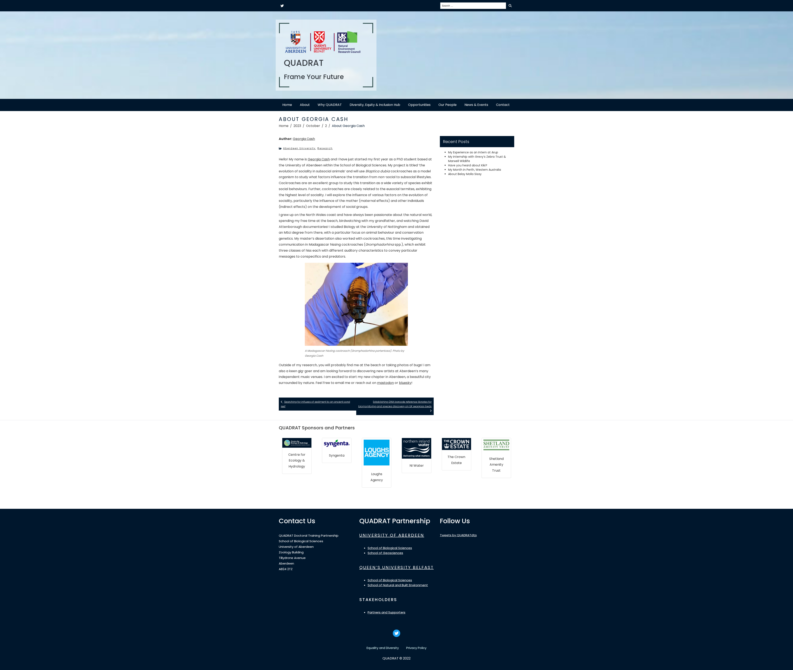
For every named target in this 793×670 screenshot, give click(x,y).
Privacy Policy (416, 648)
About (305, 104)
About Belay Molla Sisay (465, 174)
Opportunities (419, 104)
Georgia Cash (304, 138)
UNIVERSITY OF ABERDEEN (391, 535)
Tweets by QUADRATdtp (458, 535)
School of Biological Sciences (390, 548)
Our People (447, 104)
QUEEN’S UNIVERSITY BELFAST (396, 567)
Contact (503, 104)
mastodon (385, 382)
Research (325, 148)
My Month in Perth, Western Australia (474, 170)
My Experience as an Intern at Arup (473, 152)
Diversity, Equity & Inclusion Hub (375, 104)
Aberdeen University (299, 148)
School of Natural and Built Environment (398, 585)
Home (287, 104)
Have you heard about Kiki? (467, 165)
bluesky (405, 382)
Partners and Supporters (386, 612)
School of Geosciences (385, 553)
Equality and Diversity (383, 648)
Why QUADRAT (330, 104)
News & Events (476, 104)
